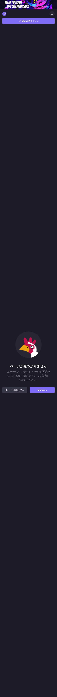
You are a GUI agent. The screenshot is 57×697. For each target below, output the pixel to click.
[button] (28, 344)
